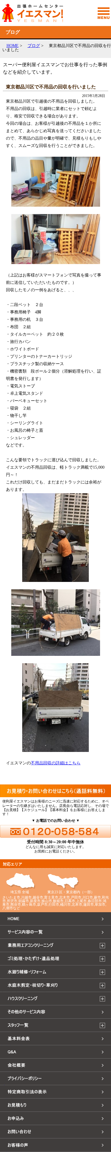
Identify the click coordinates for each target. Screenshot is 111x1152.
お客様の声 (12, 1151)
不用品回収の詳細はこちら (56, 763)
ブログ (34, 45)
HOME (13, 45)
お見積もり (12, 1111)
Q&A (5, 1058)
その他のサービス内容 (23, 1018)
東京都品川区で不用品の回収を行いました (51, 86)
